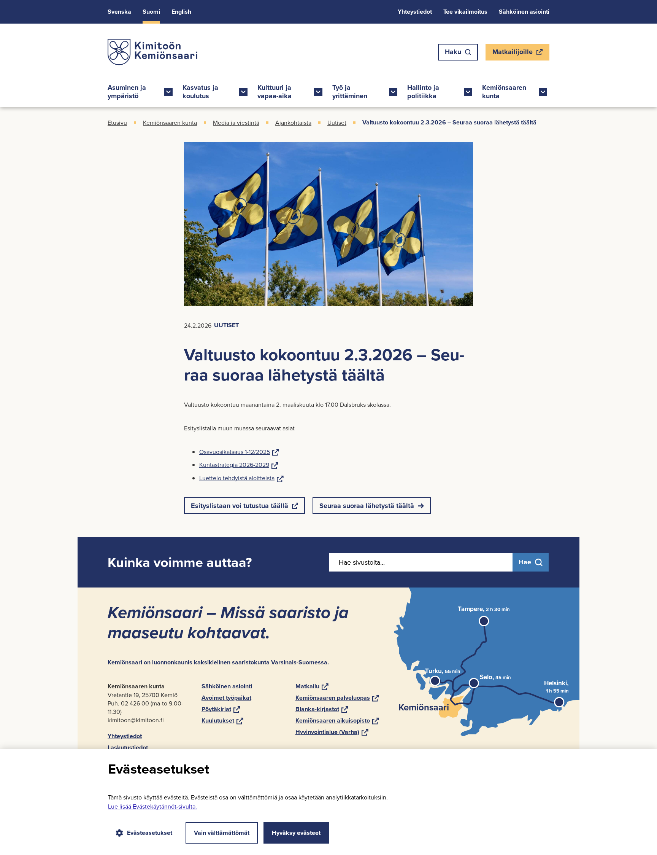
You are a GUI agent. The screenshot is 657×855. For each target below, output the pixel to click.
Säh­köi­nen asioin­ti (524, 11)
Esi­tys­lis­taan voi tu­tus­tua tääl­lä (239, 507)
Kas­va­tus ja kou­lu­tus (200, 92)
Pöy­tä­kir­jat (221, 709)
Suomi (151, 11)
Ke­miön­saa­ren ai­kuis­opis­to (337, 720)
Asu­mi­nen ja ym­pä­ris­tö (127, 92)
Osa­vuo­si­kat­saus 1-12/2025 (239, 451)
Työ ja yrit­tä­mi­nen (349, 92)
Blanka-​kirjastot (321, 709)
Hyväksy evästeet (296, 832)
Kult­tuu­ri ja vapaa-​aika (274, 92)
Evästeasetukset (149, 832)
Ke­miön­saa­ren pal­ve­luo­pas (337, 697)
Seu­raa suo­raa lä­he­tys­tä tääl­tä (366, 506)
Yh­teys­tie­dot (415, 11)
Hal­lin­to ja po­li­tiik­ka (423, 92)
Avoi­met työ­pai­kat (226, 697)
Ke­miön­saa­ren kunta (504, 92)
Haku (453, 52)
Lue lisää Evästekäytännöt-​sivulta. (152, 806)
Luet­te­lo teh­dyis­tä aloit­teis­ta (241, 478)
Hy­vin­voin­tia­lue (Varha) (331, 732)
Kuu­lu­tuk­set (222, 720)
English (181, 11)
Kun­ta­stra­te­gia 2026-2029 (238, 464)
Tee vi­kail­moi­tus (465, 11)
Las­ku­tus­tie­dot (128, 747)
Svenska (119, 11)
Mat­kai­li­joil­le (512, 54)
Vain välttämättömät (221, 832)
